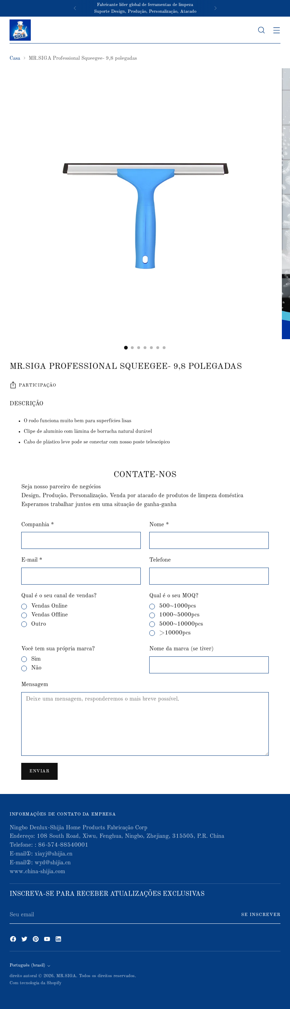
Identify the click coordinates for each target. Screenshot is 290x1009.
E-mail (31, 560)
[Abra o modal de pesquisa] (261, 30)
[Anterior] (75, 8)
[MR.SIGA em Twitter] (25, 940)
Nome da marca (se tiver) (181, 649)
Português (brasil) (27, 965)
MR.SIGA (66, 976)
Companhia (37, 525)
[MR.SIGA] (20, 30)
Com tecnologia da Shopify (36, 983)
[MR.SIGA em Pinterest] (36, 940)
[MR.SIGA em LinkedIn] (59, 940)
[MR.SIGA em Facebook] (14, 940)
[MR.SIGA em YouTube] (48, 940)
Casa (15, 58)
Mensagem (34, 685)
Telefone (160, 560)
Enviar (39, 771)
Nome (159, 525)
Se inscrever (260, 914)
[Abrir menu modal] (276, 30)
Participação (37, 385)
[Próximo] (215, 8)
